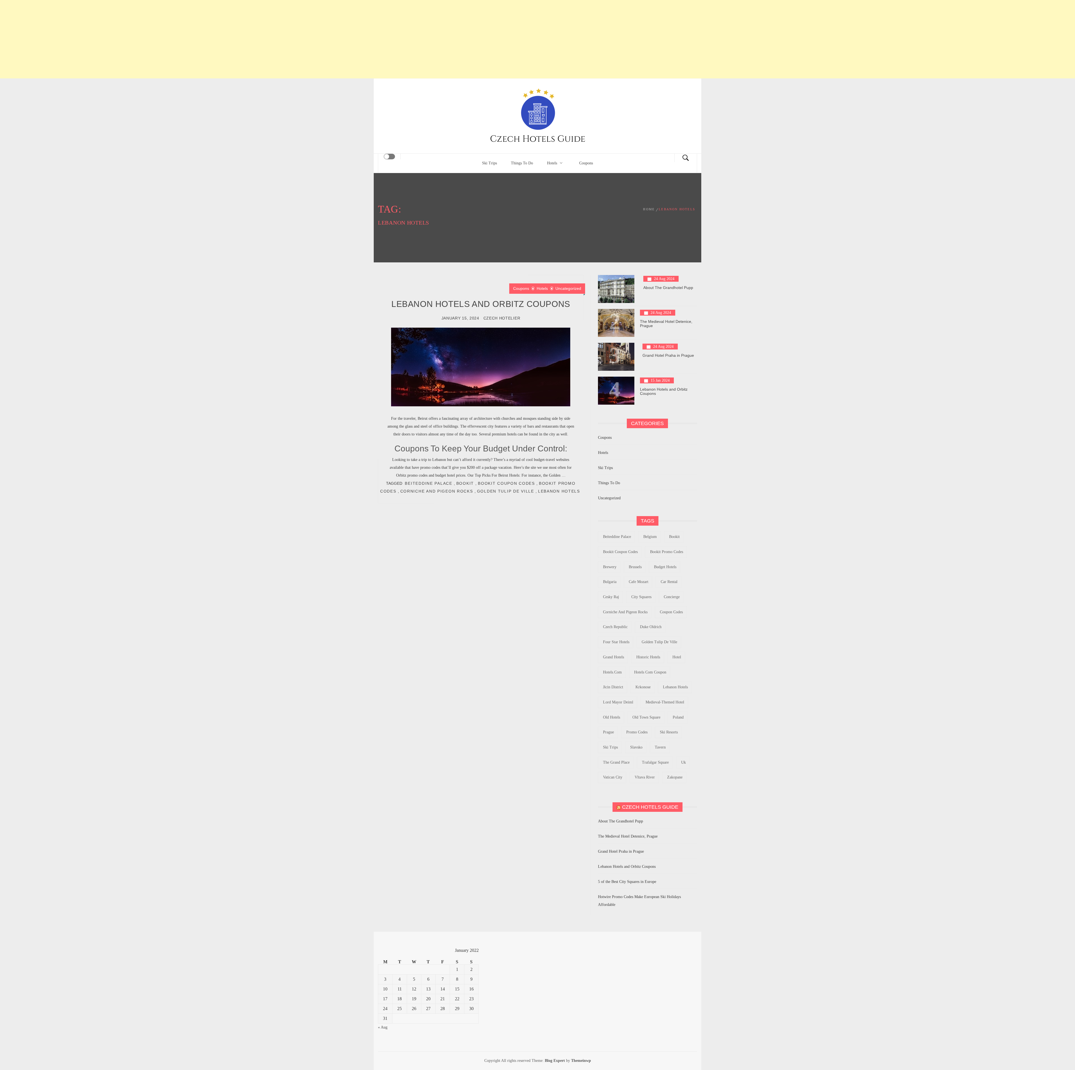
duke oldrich (651, 627)
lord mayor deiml (618, 702)
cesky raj (611, 597)
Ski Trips (489, 163)
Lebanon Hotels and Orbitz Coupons (480, 304)
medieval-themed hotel (665, 702)
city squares (641, 597)
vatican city (612, 777)
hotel (676, 657)
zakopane (675, 777)
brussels (635, 567)
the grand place (616, 762)
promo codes (637, 732)
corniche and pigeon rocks (436, 491)
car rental (669, 582)
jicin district (613, 687)
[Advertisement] (537, 39)
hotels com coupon (650, 672)
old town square (646, 717)
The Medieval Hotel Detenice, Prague (666, 323)
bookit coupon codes (506, 483)
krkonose (643, 687)
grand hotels (613, 657)
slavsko (636, 747)
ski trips (610, 747)
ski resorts (669, 732)
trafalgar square (655, 762)
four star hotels (616, 642)
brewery (609, 567)
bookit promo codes (666, 552)
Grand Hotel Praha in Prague (668, 355)
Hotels (552, 163)
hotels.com (612, 672)
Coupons (586, 163)
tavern (660, 747)
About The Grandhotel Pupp (668, 287)
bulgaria (609, 582)
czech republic (615, 627)
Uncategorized (568, 288)
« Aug (382, 1027)
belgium (650, 537)
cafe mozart (638, 582)
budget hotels (665, 567)
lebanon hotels (559, 491)
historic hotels (648, 657)
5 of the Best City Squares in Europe (627, 882)
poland (678, 717)
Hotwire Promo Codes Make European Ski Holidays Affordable (639, 901)
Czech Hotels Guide (650, 807)
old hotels (611, 717)
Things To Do (522, 163)
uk (683, 762)
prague (608, 732)
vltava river (645, 777)
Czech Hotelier (501, 318)
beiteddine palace (428, 483)
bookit (465, 483)
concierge (672, 597)
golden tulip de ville (505, 491)
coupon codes (671, 612)
